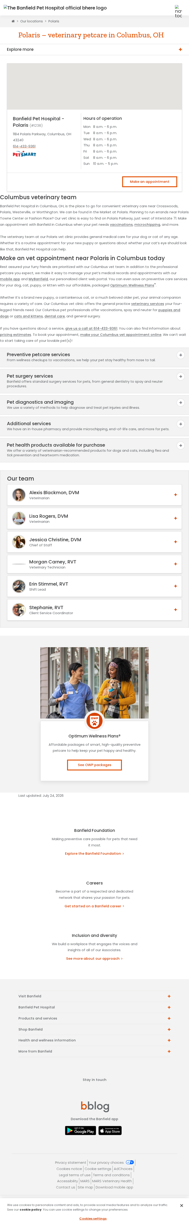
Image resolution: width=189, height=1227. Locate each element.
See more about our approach (93, 958)
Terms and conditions (111, 1175)
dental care (54, 316)
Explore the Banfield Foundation (93, 853)
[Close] (182, 1205)
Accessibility (67, 1181)
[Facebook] (81, 1091)
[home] (13, 21)
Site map (85, 1187)
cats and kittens (28, 316)
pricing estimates (15, 334)
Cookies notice (69, 1169)
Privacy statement (70, 1162)
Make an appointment (149, 181)
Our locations (31, 21)
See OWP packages (94, 765)
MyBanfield (38, 279)
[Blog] (95, 1106)
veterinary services (147, 303)
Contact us (65, 1187)
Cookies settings (92, 1218)
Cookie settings (98, 1169)
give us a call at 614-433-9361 (91, 328)
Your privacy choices (107, 1162)
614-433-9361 (24, 146)
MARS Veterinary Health (112, 1181)
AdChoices (123, 1169)
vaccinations (121, 224)
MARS (85, 1181)
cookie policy (30, 1209)
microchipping (147, 224)
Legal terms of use (75, 1175)
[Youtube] (108, 1091)
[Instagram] (95, 1091)
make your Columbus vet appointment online (120, 334)
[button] (167, 7)
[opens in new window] (81, 1130)
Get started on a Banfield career (93, 906)
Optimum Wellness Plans (133, 285)
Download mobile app (114, 1187)
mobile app (10, 279)
